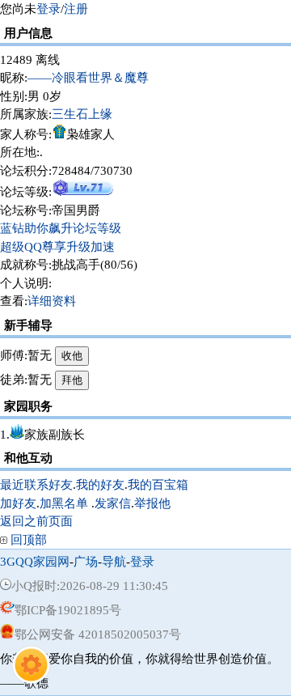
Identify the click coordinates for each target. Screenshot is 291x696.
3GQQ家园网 (35, 561)
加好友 (18, 503)
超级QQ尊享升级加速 (57, 246)
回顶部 (29, 539)
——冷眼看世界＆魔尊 (88, 77)
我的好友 (100, 484)
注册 (76, 8)
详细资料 (51, 301)
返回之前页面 (36, 521)
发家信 (113, 503)
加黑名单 (64, 503)
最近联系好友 (36, 484)
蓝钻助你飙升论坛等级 (60, 228)
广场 (86, 561)
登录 (48, 8)
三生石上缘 (82, 114)
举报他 (152, 503)
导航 (114, 561)
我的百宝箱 (158, 484)
